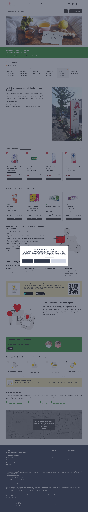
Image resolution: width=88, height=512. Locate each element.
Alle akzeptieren (27, 261)
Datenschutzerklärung (49, 257)
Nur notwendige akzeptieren (42, 261)
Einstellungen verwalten (58, 261)
